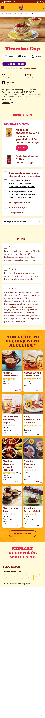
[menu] (2, 7)
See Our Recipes (22, 533)
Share (38, 56)
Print (24, 56)
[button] (7, 102)
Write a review (30, 68)
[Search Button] (42, 7)
